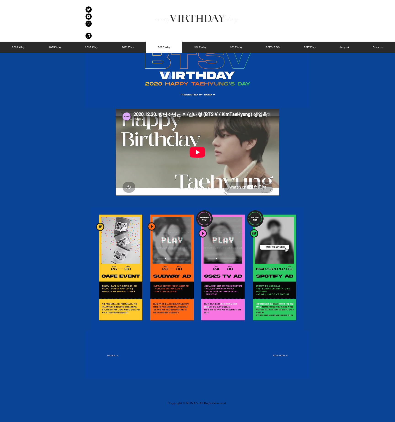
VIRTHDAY (197, 18)
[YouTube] (88, 16)
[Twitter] (88, 9)
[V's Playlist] (88, 36)
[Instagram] (88, 24)
